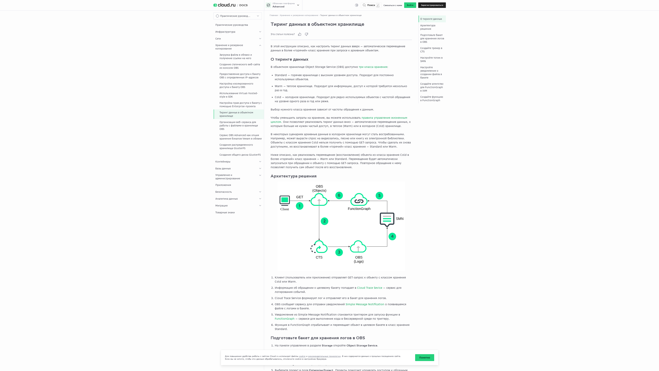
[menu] (239, 118)
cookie (302, 356)
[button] (410, 5)
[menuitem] (239, 24)
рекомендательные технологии (324, 356)
